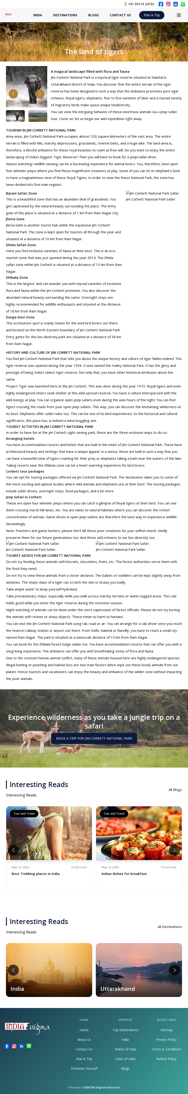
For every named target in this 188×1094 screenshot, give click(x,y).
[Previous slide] (13, 849)
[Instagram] (168, 4)
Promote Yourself (84, 1068)
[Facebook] (161, 4)
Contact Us (84, 1049)
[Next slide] (174, 849)
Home (84, 1030)
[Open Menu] (178, 15)
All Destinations (170, 926)
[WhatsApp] (183, 4)
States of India (125, 1049)
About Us (84, 1039)
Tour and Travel (24, 814)
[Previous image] (13, 93)
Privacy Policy (166, 1039)
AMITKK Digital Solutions (102, 1087)
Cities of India (125, 1059)
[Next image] (39, 93)
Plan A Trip (152, 15)
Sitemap (166, 1030)
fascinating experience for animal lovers (104, 163)
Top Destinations (125, 1030)
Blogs (125, 1068)
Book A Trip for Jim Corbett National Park (94, 738)
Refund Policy (166, 1059)
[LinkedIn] (175, 4)
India (125, 1039)
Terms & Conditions (166, 1049)
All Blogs (175, 789)
